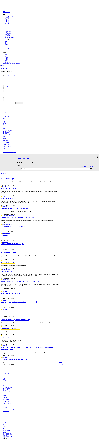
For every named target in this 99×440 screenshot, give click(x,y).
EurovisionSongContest (7, 130)
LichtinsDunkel (8, 22)
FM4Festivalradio (6, 132)
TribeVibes (5, 112)
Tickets (6, 19)
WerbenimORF (8, 33)
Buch (4, 125)
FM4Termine (23, 158)
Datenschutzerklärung (7, 433)
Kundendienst (7, 17)
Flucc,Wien (4, 186)
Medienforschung (8, 31)
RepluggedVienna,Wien (7, 224)
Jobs (6, 36)
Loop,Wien (4, 335)
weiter (5, 173)
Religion (6, 61)
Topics (4, 118)
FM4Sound (5, 80)
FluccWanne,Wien (6, 318)
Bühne (91, 166)
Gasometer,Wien (5, 279)
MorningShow (5, 106)
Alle (81, 166)
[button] (9, 75)
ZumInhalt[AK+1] (4, 0)
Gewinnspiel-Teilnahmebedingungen (9, 152)
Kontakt (4, 138)
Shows (4, 105)
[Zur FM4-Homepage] (2, 65)
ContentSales (7, 34)
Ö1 (5, 47)
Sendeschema (5, 140)
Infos (4, 136)
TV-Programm (7, 42)
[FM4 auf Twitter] (6, 99)
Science (6, 59)
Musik (4, 121)
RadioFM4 (7, 49)
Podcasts (4, 82)
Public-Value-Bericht (9, 16)
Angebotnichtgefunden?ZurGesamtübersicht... (12, 63)
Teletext (6, 43)
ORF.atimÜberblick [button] (6, 12)
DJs (86, 166)
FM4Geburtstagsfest (6, 131)
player (4, 76)
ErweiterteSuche (94, 168)
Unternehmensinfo (8, 29)
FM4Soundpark (6, 142)
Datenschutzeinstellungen (7, 434)
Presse (6, 32)
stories (4, 78)
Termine (4, 83)
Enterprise (7, 30)
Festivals (95, 166)
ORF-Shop (7, 21)
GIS (6, 24)
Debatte (4, 6)
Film (3, 120)
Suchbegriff (2, 102)
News (4, 11)
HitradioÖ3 (7, 48)
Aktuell (4, 128)
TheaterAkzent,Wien (6, 269)
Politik (4, 122)
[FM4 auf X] (5, 87)
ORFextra (7, 20)
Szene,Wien (4, 357)
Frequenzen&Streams (7, 146)
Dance (4, 81)
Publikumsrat (7, 35)
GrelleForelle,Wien (6, 233)
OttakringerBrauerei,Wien (8, 215)
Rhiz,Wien (4, 309)
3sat (5, 45)
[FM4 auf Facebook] (7, 86)
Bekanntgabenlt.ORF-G (9, 37)
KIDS (4, 4)
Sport (4, 10)
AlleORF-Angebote (6, 430)
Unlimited (4, 114)
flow (3, 77)
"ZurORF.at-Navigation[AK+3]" (14, 0)
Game (4, 124)
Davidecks (5, 110)
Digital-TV (7, 23)
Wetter (4, 9)
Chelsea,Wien (5, 300)
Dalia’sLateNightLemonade (8, 108)
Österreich (7, 57)
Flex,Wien (4, 196)
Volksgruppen (7, 62)
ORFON (4, 3)
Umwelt (4, 123)
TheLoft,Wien (5, 242)
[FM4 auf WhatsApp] (7, 88)
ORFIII (6, 44)
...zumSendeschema (6, 116)
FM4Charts (5, 133)
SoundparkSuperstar (6, 134)
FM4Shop (5, 150)
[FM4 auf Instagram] (7, 85)
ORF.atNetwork (6, 411)
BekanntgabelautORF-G (7, 436)
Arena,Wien (4, 206)
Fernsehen (4, 2)
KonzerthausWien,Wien (7, 260)
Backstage (7, 18)
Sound (4, 5)
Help (6, 60)
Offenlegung (5, 435)
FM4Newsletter (6, 144)
